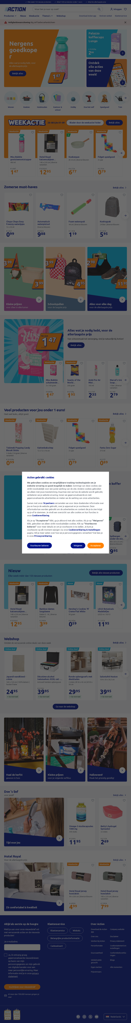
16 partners (48, 503)
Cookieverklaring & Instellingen (84, 530)
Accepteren (95, 545)
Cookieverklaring (40, 515)
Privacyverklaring (43, 536)
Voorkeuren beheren (39, 545)
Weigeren (78, 545)
